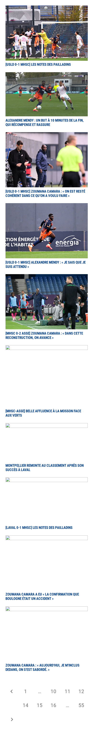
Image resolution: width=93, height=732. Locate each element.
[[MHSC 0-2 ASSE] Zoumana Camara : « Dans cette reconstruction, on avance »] (46, 277)
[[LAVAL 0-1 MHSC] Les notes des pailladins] (46, 480)
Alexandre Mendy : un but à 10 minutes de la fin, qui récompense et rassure (44, 122)
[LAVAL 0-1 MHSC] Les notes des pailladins (38, 527)
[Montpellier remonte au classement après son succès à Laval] (46, 426)
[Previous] (11, 691)
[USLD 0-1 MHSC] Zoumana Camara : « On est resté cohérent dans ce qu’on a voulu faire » (45, 193)
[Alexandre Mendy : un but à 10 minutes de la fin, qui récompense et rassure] (46, 75)
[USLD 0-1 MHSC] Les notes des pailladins (38, 64)
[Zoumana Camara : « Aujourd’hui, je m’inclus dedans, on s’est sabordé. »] (46, 610)
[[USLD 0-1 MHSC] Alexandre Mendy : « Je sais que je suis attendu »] (46, 206)
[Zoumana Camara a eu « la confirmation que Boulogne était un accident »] (46, 539)
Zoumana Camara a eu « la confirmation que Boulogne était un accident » (42, 596)
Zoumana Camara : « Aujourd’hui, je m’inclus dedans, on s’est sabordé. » (42, 667)
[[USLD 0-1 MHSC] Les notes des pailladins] (46, 9)
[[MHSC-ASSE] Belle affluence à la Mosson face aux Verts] (46, 348)
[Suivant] (11, 719)
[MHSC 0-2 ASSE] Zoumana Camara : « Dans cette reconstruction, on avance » (44, 335)
